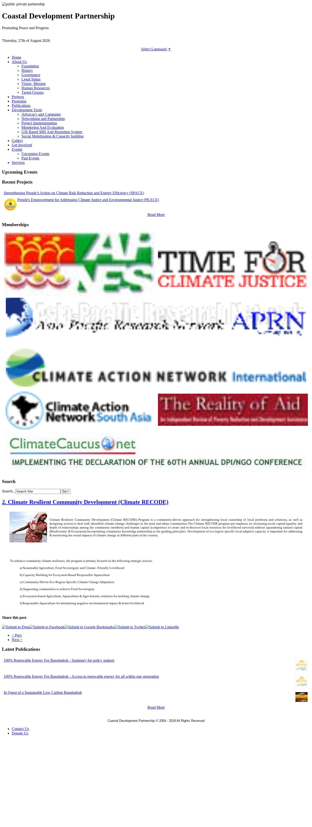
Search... (8, 491)
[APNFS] (79, 294)
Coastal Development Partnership (131, 721)
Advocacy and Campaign (41, 114)
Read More (156, 215)
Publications (21, 105)
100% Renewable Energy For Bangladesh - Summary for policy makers (59, 660)
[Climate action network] (156, 385)
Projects (18, 97)
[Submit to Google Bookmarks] (89, 627)
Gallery (17, 141)
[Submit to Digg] (15, 627)
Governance (30, 75)
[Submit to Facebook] (46, 627)
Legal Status (30, 79)
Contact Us (20, 729)
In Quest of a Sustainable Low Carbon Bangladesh (43, 692)
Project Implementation (39, 123)
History (27, 70)
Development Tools (27, 110)
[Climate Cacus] (155, 471)
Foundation (30, 66)
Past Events (30, 158)
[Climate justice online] (233, 286)
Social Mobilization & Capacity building (52, 136)
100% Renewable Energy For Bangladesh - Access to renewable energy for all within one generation (81, 676)
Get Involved (22, 145)
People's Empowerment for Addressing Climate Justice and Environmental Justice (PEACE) (88, 200)
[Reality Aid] (233, 424)
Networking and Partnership (43, 119)
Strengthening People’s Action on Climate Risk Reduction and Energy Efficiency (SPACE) (74, 193)
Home (16, 57)
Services (18, 162)
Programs (19, 101)
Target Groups (32, 92)
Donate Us (20, 733)
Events (17, 149)
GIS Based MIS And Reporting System (51, 132)
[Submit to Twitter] (129, 627)
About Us (19, 62)
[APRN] (156, 345)
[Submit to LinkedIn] (162, 627)
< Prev (17, 635)
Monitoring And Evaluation (42, 127)
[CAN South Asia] (79, 429)
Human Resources (35, 88)
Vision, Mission (33, 84)
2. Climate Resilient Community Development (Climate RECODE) (85, 502)
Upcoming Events (35, 154)
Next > (17, 640)
